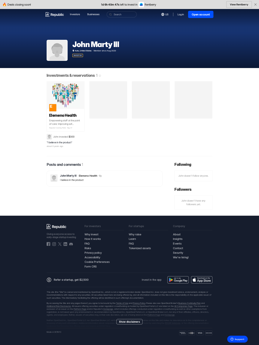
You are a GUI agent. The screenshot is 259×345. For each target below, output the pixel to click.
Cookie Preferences (97, 261)
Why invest (91, 234)
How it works (93, 238)
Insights (178, 238)
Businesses (93, 14)
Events (177, 243)
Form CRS (91, 266)
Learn (132, 238)
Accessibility (92, 257)
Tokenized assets (140, 248)
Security (178, 252)
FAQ (87, 243)
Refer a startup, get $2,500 (71, 279)
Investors (75, 14)
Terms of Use (122, 303)
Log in (180, 14)
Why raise (135, 234)
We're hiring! (181, 257)
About (177, 234)
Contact (178, 248)
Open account (201, 14)
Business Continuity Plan (189, 303)
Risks (88, 248)
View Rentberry (239, 4)
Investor (78, 55)
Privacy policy (93, 252)
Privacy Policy (139, 303)
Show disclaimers (129, 321)
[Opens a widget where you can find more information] (237, 339)
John (55, 136)
